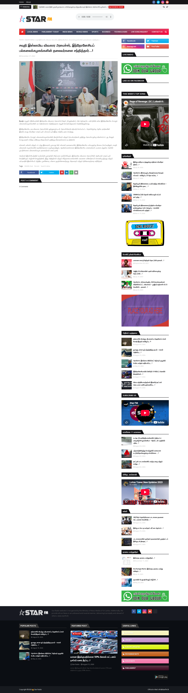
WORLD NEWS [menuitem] (82, 32)
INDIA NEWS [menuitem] (68, 32)
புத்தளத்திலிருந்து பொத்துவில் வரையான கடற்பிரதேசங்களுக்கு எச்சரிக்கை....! (147, 451)
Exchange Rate (132, 654)
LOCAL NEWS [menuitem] (32, 32)
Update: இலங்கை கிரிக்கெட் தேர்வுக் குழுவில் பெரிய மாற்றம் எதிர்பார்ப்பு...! (149, 361)
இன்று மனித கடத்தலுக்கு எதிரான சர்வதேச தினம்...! (148, 163)
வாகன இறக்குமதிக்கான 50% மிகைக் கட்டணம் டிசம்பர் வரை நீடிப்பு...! (93, 658)
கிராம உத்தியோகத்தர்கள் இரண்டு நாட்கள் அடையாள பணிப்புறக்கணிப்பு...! (147, 383)
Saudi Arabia (29, 40)
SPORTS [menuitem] (95, 32)
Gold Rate (130, 661)
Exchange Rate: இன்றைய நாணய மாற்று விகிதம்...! (148, 570)
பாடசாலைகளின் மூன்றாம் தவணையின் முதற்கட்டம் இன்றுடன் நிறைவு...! (150, 540)
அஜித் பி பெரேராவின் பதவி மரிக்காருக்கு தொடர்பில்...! (147, 272)
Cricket (128, 640)
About (28, 2)
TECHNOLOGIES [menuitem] (120, 32)
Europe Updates (132, 647)
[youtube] (167, 2)
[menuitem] (22, 32)
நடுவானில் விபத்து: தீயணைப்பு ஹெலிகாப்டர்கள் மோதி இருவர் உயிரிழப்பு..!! (149, 340)
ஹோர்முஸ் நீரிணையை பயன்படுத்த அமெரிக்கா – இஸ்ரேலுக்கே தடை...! (150, 185)
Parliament (130, 668)
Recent (36, 166)
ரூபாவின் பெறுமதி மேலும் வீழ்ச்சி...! (145, 579)
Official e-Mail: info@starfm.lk (158, 689)
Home (21, 2)
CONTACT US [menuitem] (157, 32)
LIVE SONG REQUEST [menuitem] (139, 32)
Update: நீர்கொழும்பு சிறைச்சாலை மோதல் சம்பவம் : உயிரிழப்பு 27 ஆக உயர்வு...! (148, 174)
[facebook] (153, 2)
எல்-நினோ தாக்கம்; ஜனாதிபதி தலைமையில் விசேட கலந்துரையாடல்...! (62, 7)
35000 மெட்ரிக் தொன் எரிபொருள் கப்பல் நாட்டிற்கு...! (147, 195)
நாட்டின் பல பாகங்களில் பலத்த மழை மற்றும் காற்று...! (148, 462)
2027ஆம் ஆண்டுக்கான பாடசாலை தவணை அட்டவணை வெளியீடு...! (148, 518)
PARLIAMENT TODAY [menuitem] (50, 32)
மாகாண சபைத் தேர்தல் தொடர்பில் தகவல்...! (148, 260)
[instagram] (162, 2)
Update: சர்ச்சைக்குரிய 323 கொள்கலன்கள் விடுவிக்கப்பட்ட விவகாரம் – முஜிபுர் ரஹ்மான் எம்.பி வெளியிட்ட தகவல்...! (150, 284)
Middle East (29, 166)
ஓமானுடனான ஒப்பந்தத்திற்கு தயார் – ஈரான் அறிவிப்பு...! (148, 351)
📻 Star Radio (37, 689)
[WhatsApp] (155, 611)
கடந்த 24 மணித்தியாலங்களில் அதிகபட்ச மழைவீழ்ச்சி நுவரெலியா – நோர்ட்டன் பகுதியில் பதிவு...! (149, 440)
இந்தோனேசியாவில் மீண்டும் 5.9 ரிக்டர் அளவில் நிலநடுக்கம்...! (149, 372)
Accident (129, 633)
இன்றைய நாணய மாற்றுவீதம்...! (144, 558)
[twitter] (158, 2)
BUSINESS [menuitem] (106, 32)
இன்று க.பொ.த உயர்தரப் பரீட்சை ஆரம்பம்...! (148, 528)
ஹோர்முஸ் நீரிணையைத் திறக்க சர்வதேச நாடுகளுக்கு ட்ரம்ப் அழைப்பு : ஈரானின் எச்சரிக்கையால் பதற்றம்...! (147, 207)
